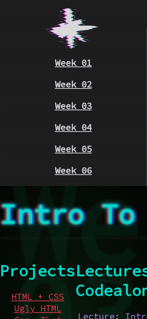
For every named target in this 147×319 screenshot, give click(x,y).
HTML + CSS (37, 296)
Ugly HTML (37, 308)
